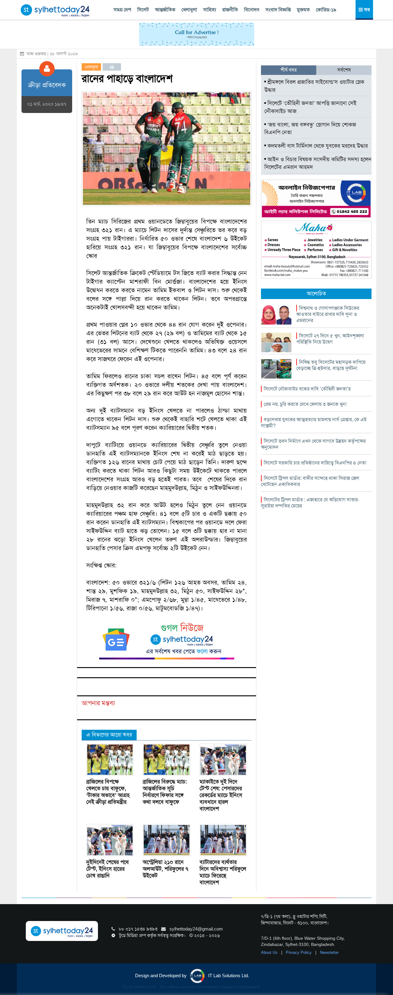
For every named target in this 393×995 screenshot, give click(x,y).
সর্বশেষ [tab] (344, 70)
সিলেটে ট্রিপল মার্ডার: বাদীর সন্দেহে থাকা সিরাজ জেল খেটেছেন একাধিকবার (310, 481)
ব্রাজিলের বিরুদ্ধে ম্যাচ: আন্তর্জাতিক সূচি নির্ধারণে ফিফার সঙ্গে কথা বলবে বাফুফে (165, 792)
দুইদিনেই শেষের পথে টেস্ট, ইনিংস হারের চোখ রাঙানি (107, 868)
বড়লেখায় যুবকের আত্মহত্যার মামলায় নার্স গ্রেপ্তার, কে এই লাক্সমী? (314, 422)
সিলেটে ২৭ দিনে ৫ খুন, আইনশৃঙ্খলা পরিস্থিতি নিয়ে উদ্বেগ (330, 338)
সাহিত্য (209, 9)
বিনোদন (251, 9)
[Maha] (316, 249)
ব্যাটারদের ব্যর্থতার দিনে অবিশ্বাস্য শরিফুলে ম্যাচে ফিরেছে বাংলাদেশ (223, 872)
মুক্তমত (303, 9)
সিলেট (143, 9)
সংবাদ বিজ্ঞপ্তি (278, 9)
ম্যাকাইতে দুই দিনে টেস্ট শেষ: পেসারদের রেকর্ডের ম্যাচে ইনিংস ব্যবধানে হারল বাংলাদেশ (221, 795)
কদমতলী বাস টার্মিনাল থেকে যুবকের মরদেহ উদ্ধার (317, 146)
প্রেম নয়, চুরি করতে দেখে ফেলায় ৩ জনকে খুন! (305, 404)
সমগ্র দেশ (122, 9)
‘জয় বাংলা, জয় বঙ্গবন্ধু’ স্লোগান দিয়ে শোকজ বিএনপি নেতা (310, 128)
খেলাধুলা (189, 9)
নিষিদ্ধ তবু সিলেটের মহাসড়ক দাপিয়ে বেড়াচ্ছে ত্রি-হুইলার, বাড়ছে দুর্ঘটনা (330, 365)
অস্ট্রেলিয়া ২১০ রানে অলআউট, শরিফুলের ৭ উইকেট (165, 868)
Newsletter (329, 952)
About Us (270, 952)
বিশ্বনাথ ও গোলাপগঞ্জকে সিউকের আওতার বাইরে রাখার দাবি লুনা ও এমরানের (327, 314)
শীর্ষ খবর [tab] (289, 70)
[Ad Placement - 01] (196, 34)
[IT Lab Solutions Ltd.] (316, 199)
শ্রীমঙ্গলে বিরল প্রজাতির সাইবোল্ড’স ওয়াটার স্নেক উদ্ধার (314, 86)
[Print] (112, 67)
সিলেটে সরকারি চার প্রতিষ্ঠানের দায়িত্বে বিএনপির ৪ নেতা (315, 463)
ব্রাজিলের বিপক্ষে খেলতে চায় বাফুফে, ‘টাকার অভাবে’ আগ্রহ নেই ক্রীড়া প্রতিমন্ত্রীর (108, 792)
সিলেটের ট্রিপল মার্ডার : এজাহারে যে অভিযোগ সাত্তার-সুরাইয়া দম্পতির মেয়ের (310, 502)
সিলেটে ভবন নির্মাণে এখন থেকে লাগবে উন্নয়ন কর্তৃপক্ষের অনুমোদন (313, 444)
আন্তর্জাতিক (165, 9)
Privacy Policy (299, 952)
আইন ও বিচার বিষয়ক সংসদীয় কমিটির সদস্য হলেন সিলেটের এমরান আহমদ (318, 163)
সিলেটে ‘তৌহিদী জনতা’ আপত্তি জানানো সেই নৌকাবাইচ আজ (310, 107)
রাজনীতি (230, 9)
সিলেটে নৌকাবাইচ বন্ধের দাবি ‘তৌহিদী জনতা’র (307, 389)
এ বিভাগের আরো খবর (109, 734)
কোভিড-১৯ (326, 9)
